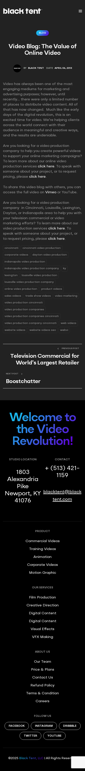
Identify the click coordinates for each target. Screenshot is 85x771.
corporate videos (16, 254)
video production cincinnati (24, 302)
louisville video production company (29, 282)
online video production (21, 289)
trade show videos (38, 295)
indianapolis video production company (32, 268)
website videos (15, 330)
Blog (42, 33)
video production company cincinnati (31, 323)
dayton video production (49, 254)
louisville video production (39, 275)
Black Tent (36, 68)
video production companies (24, 309)
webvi (64, 330)
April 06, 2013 (63, 68)
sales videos (13, 295)
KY (64, 268)
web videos (68, 323)
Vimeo (50, 192)
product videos (51, 289)
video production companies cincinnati (32, 316)
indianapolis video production (25, 261)
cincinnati (11, 248)
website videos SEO (42, 330)
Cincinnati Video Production (42, 248)
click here (46, 166)
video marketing (66, 295)
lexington (11, 275)
